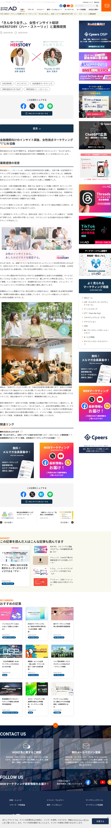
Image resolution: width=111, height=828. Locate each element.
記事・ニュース (15, 800)
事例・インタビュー (53, 9)
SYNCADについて (88, 2)
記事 (22, 9)
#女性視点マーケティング (42, 83)
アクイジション (90, 321)
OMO (86, 326)
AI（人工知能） (90, 337)
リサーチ (31, 9)
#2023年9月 (7, 83)
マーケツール (69, 9)
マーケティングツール (94, 800)
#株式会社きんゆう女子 (11, 89)
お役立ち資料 (93, 9)
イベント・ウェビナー (55, 800)
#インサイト (22, 83)
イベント (40, 9)
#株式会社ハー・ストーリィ (37, 89)
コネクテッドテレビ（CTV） (95, 317)
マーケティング (31, 14)
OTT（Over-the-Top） (93, 313)
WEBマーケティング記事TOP (14, 14)
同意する (100, 821)
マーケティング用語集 (94, 804)
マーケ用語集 (81, 9)
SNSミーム (88, 297)
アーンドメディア (90, 309)
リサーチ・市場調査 (17, 804)
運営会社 (96, 2)
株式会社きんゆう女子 (10, 431)
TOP (1, 14)
